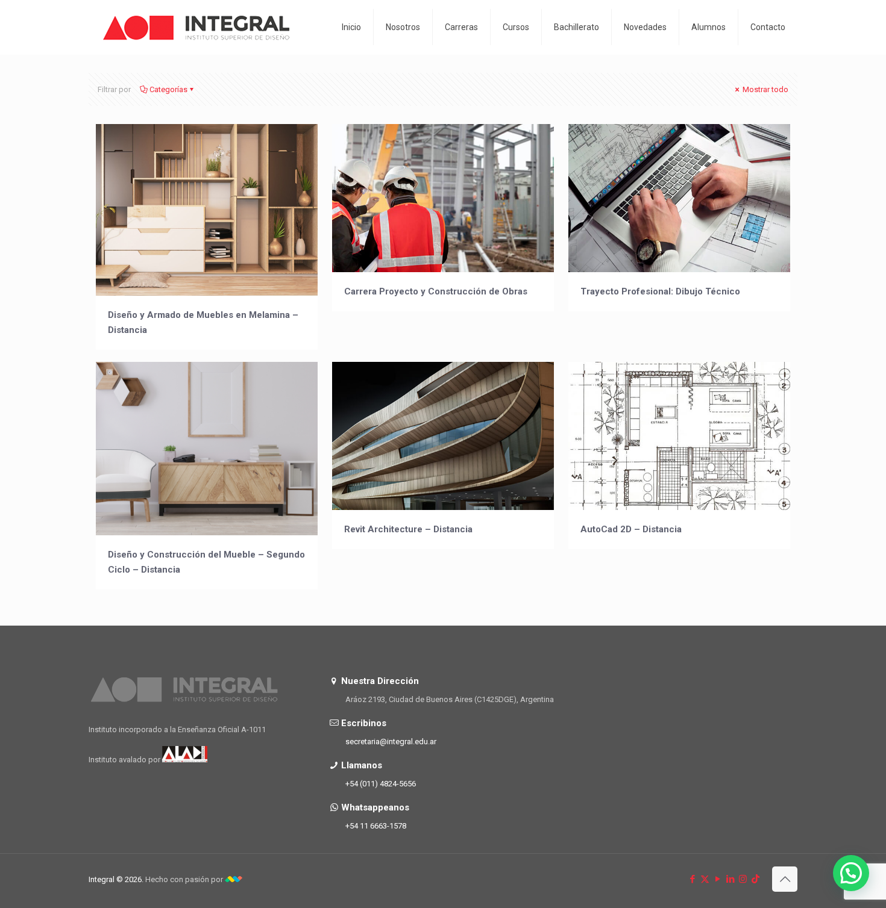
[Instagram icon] (742, 879)
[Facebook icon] (692, 879)
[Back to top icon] (784, 879)
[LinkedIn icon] (730, 879)
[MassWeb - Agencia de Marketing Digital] (233, 879)
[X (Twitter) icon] (704, 879)
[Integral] (197, 27)
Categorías (168, 89)
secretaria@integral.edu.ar (390, 741)
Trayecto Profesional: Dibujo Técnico (660, 291)
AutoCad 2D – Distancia (631, 529)
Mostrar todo (764, 89)
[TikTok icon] (755, 879)
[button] (851, 873)
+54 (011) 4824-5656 (380, 783)
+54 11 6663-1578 (375, 825)
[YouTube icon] (717, 879)
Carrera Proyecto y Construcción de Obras (435, 291)
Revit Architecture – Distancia (408, 529)
